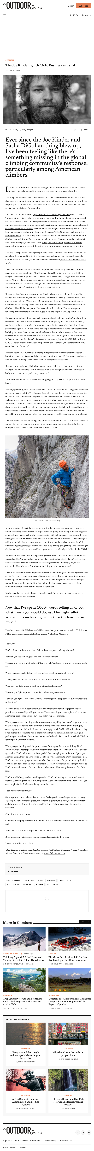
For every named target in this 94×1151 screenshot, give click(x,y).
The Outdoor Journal (14, 964)
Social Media (52, 884)
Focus (40, 880)
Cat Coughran (56, 964)
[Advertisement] (47, 37)
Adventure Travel (10, 954)
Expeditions (53, 995)
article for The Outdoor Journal (34, 393)
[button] (6, 1140)
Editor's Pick (29, 880)
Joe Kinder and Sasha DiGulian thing (42, 143)
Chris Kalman (14, 71)
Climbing (27, 884)
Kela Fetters (10, 1008)
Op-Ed (61, 880)
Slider (69, 880)
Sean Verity (55, 1008)
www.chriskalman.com (54, 853)
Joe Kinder (39, 884)
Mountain (51, 880)
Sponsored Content (26, 1062)
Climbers (9, 60)
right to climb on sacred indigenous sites (51, 215)
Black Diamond (13, 884)
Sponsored (25, 1049)
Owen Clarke (69, 1108)
